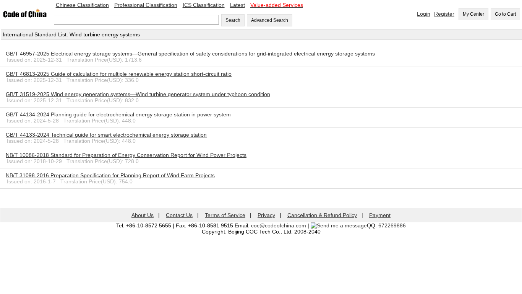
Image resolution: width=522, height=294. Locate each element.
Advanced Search (269, 20)
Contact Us (179, 215)
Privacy (266, 215)
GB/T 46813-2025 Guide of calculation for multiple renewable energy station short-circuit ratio (119, 74)
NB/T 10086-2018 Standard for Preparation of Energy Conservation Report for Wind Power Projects (126, 155)
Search (232, 20)
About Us (142, 215)
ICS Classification (204, 5)
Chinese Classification (82, 5)
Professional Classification (145, 5)
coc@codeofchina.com (278, 225)
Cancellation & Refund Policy (322, 215)
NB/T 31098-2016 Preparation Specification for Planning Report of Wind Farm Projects (110, 175)
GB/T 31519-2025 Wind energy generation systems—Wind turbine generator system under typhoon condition (138, 94)
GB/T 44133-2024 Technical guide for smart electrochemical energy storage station (106, 135)
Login (423, 14)
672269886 (392, 225)
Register (444, 14)
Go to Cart (505, 14)
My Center (473, 14)
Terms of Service (225, 215)
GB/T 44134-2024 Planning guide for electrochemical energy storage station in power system (118, 114)
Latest (237, 5)
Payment (380, 215)
